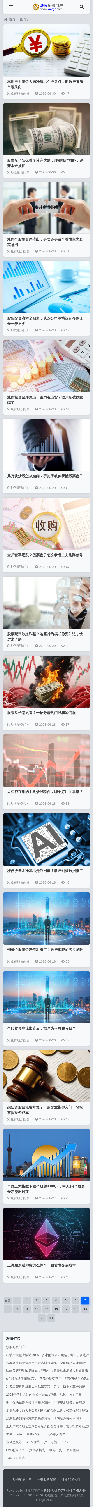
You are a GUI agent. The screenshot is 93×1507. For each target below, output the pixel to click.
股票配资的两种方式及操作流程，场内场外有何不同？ (44, 1418)
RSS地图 (50, 1490)
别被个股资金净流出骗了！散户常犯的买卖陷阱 (45, 949)
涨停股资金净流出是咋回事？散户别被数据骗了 (45, 871)
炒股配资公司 (70, 1479)
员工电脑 (50, 1442)
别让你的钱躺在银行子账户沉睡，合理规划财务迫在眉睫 (45, 1402)
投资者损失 (37, 1450)
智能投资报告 (15, 1458)
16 (85, 1309)
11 (36, 1309)
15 (75, 1309)
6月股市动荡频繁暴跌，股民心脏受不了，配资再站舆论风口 (48, 1379)
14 (65, 1309)
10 (27, 1309)
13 (56, 1309)
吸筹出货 (55, 1450)
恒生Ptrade (14, 1434)
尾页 (51, 1318)
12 (46, 1309)
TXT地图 (64, 1490)
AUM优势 (33, 1442)
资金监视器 (14, 1442)
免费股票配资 (46, 1479)
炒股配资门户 (15, 1347)
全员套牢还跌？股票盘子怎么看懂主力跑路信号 (45, 555)
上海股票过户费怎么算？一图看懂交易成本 (41, 1265)
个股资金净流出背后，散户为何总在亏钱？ (41, 1028)
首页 (12, 19)
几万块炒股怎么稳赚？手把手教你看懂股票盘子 (45, 476)
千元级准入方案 (55, 1434)
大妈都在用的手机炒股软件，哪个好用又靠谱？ (45, 792)
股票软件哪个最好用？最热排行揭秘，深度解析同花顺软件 (47, 1363)
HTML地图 (78, 1490)
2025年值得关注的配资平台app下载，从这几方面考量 (44, 1394)
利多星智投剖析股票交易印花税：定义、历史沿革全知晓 (45, 1386)
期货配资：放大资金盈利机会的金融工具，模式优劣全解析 (47, 1410)
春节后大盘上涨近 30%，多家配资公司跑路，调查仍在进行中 (49, 1355)
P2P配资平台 (15, 1450)
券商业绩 (32, 1434)
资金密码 (73, 1450)
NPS (64, 1442)
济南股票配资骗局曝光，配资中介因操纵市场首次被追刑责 (47, 1371)
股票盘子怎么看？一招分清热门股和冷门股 (41, 713)
